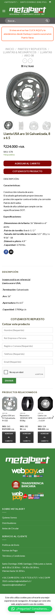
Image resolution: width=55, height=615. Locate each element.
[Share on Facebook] (6, 252)
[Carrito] (50, 2)
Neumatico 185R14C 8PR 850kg (26, 418)
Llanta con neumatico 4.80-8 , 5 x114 (45, 418)
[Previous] (8, 94)
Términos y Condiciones (13, 555)
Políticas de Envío (10, 545)
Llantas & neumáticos (19, 52)
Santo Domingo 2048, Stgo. (33, 2)
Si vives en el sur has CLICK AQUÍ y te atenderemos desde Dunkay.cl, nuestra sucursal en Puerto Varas (27, 34)
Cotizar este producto (27, 171)
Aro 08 (29, 55)
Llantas (46, 52)
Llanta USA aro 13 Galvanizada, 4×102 (8, 418)
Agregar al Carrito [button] (45, 437)
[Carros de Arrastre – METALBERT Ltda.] (27, 11)
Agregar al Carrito (27, 163)
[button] (30, 609)
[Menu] (4, 10)
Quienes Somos (9, 517)
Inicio (9, 49)
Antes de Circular (10, 528)
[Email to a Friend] (11, 252)
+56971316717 (10, 2)
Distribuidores (9, 523)
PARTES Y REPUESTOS (32, 49)
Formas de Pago (10, 550)
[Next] (47, 94)
